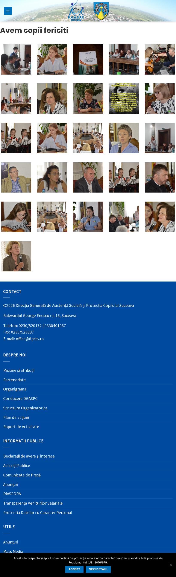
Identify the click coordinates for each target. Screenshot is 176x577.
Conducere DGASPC (20, 398)
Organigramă (14, 389)
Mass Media (13, 551)
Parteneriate (14, 379)
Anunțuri (10, 484)
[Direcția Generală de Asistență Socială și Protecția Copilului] (88, 10)
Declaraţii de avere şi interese (29, 456)
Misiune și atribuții (18, 370)
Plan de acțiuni (16, 417)
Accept (74, 569)
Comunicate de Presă (22, 475)
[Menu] (8, 11)
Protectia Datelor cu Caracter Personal (37, 512)
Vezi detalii (98, 569)
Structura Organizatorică (25, 407)
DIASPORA (12, 493)
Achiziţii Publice (16, 465)
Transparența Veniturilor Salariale (33, 503)
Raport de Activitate (21, 426)
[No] (170, 566)
